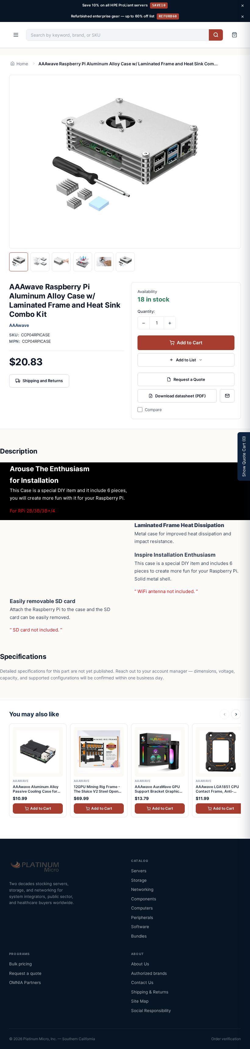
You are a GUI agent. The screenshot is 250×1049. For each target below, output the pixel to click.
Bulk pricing (20, 963)
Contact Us (142, 982)
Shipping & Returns (149, 991)
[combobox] (118, 35)
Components (143, 898)
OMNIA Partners (25, 982)
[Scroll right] (236, 714)
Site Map (139, 1001)
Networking (142, 889)
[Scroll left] (224, 714)
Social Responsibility (151, 1010)
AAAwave (19, 325)
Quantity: (146, 311)
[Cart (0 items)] (234, 35)
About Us (140, 963)
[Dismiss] (242, 5)
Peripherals (142, 917)
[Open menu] (16, 35)
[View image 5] (104, 261)
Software (140, 926)
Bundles (139, 936)
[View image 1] (18, 261)
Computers (142, 908)
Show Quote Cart (243, 456)
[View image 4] (82, 261)
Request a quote (25, 973)
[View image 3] (61, 261)
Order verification (226, 1038)
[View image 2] (39, 261)
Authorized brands (149, 973)
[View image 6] (125, 261)
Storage (139, 880)
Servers (138, 870)
